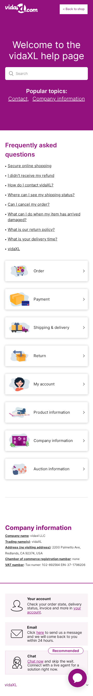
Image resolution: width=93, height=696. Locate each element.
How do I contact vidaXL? (30, 185)
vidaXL (14, 248)
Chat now (35, 661)
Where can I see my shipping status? (41, 194)
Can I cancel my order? (29, 204)
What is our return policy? (31, 229)
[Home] (21, 11)
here (40, 632)
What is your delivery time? (32, 239)
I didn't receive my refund (31, 175)
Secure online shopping (29, 165)
